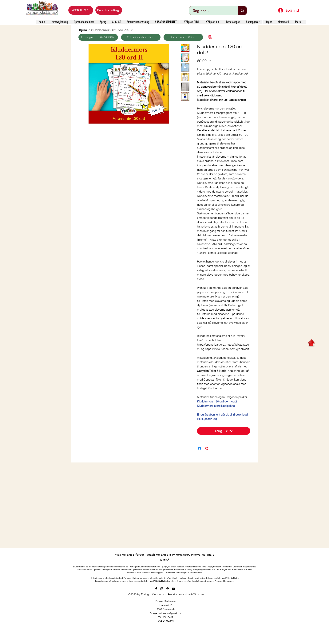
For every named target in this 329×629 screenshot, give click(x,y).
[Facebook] (156, 589)
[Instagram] (162, 589)
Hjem (83, 30)
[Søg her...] (242, 10)
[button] (210, 37)
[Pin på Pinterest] (206, 448)
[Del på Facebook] (199, 448)
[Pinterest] (167, 589)
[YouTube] (173, 589)
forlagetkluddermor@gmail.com (166, 613)
